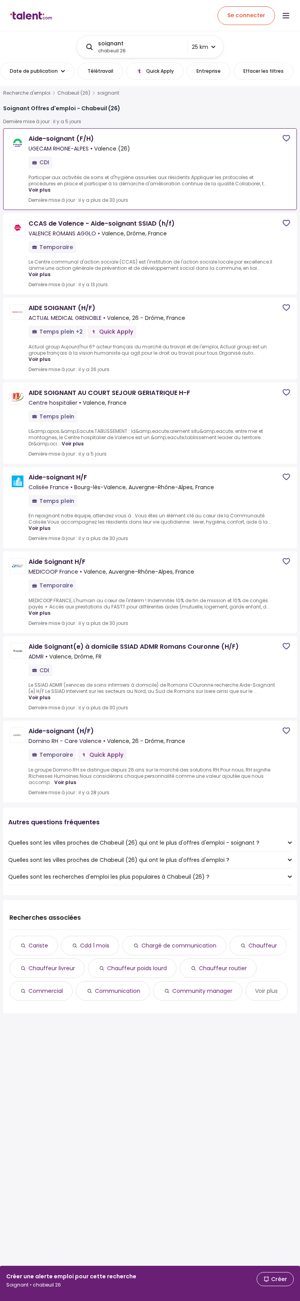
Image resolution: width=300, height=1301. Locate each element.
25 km (200, 47)
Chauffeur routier (223, 968)
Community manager (202, 991)
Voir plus (39, 190)
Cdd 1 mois (94, 945)
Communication (117, 991)
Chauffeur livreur (52, 968)
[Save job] (286, 138)
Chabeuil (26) (73, 93)
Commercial (46, 991)
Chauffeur (262, 945)
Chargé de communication (178, 945)
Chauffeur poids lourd (137, 968)
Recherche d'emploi (26, 93)
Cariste (38, 945)
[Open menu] (286, 15)
